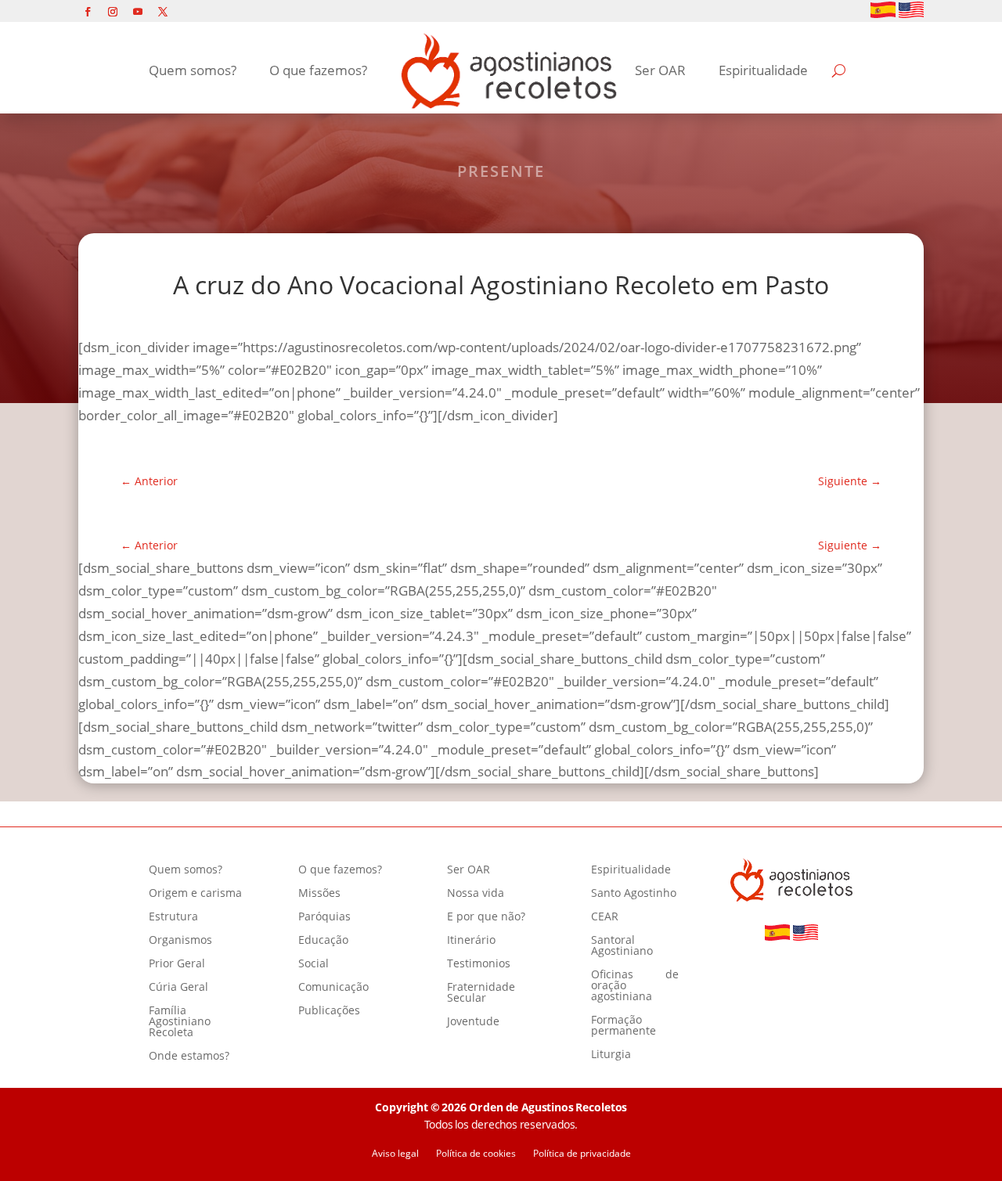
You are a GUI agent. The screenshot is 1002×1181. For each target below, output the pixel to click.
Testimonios (478, 964)
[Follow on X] (162, 11)
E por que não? (486, 917)
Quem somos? (192, 70)
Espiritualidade (763, 70)
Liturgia (611, 1055)
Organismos (180, 940)
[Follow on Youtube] (137, 11)
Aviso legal (395, 1154)
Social (313, 964)
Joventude (473, 1022)
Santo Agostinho (633, 894)
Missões (319, 894)
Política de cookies (476, 1154)
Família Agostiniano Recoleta (180, 1022)
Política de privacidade (582, 1154)
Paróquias (324, 917)
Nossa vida (475, 894)
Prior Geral (177, 964)
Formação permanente (623, 1026)
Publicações (329, 1011)
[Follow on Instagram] (112, 11)
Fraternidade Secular (481, 993)
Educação (323, 940)
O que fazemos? (318, 70)
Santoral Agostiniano (622, 946)
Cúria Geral (178, 987)
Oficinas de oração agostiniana (635, 986)
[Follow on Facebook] (87, 11)
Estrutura (173, 917)
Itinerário (471, 940)
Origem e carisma (195, 894)
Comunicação (333, 987)
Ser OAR (660, 70)
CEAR (604, 917)
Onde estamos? (189, 1056)
